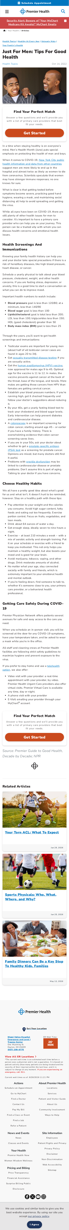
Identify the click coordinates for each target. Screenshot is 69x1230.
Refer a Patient (18, 1125)
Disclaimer (52, 1154)
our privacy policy (38, 1216)
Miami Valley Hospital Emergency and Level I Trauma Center (19, 1039)
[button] (7, 11)
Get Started (35, 133)
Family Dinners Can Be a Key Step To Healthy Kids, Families (34, 963)
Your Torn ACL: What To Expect (32, 832)
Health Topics (9, 41)
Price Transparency (18, 1172)
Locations (52, 1088)
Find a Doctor (18, 1099)
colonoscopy (18, 423)
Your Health (13, 30)
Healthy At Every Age (28, 41)
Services (52, 1093)
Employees (52, 1137)
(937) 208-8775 (16, 1049)
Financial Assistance (18, 1178)
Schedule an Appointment (18, 1088)
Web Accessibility (52, 1164)
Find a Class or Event (18, 1115)
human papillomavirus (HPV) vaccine (40, 365)
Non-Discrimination (52, 1159)
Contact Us (18, 1104)
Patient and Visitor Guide (52, 1099)
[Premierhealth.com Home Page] (4, 30)
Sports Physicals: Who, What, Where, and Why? (30, 896)
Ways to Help (52, 1115)
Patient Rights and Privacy (52, 1143)
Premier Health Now (18, 1155)
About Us (52, 1104)
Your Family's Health (13, 45)
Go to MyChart (18, 1093)
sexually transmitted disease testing (35, 357)
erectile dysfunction (38, 461)
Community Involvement (52, 1109)
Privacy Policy (52, 1148)
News (18, 1137)
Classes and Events (18, 1143)
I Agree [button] (34, 1224)
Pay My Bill (18, 1109)
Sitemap (52, 1170)
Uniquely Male (48, 41)
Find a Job (18, 1120)
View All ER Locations (20, 1056)
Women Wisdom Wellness (18, 1160)
